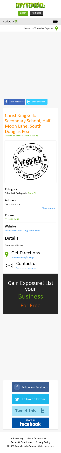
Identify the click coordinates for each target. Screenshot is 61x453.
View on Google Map (22, 257)
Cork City (8, 21)
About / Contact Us (37, 438)
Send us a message (26, 268)
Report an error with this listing (21, 135)
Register (36, 12)
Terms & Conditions (21, 442)
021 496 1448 (12, 219)
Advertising (17, 438)
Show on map (49, 208)
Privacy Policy (43, 442)
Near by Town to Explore (39, 28)
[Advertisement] (30, 64)
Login (23, 12)
